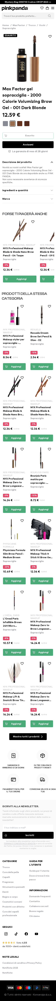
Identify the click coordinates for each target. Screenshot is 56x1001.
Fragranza (7, 882)
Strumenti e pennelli (13, 887)
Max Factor (19, 25)
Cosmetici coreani (12, 902)
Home (6, 25)
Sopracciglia (9, 28)
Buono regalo (36, 911)
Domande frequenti (40, 896)
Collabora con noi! (38, 906)
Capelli (6, 877)
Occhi (42, 25)
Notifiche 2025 (10, 968)
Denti (5, 892)
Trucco (32, 25)
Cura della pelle (10, 872)
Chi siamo (34, 916)
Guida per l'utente (39, 871)
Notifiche (7, 973)
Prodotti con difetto (13, 907)
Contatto (34, 901)
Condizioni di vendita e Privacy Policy (22, 963)
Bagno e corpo (10, 897)
